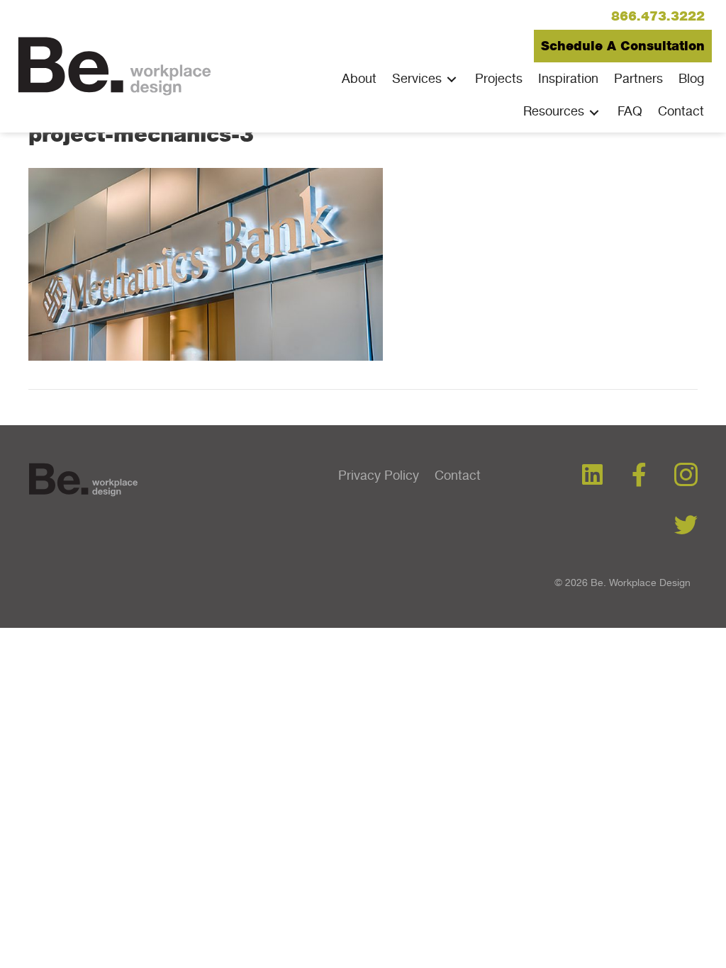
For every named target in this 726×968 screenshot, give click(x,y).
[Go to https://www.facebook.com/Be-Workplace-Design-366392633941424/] (639, 475)
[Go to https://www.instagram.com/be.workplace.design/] (686, 476)
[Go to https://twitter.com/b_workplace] (686, 526)
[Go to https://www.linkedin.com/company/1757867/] (592, 475)
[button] (658, 16)
